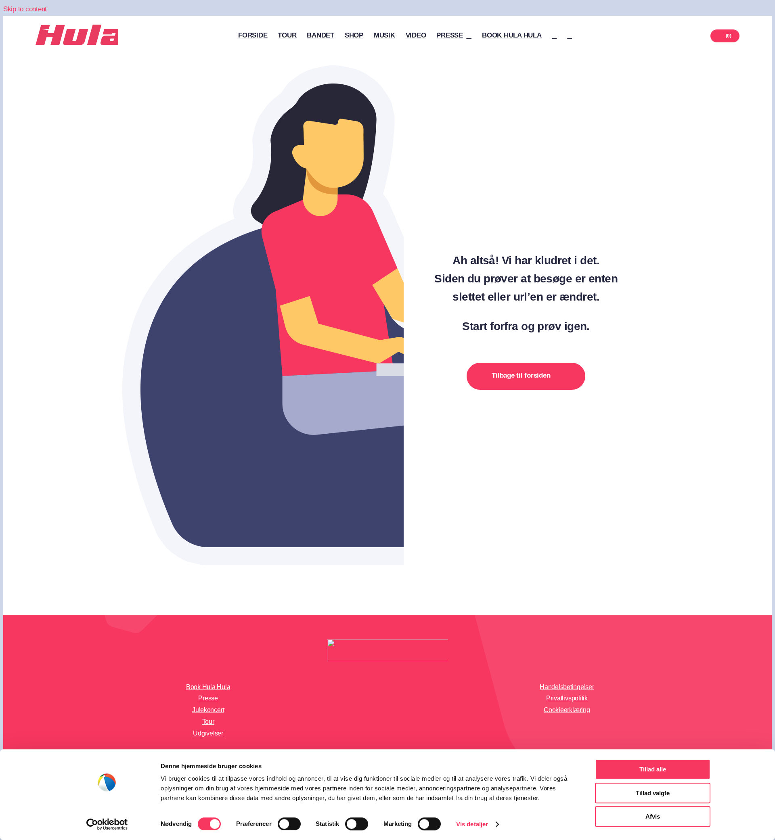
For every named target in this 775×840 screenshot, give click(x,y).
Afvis (652, 816)
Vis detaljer (472, 824)
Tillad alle (652, 769)
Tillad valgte (653, 793)
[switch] (289, 823)
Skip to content (25, 9)
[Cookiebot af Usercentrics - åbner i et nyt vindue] (107, 824)
